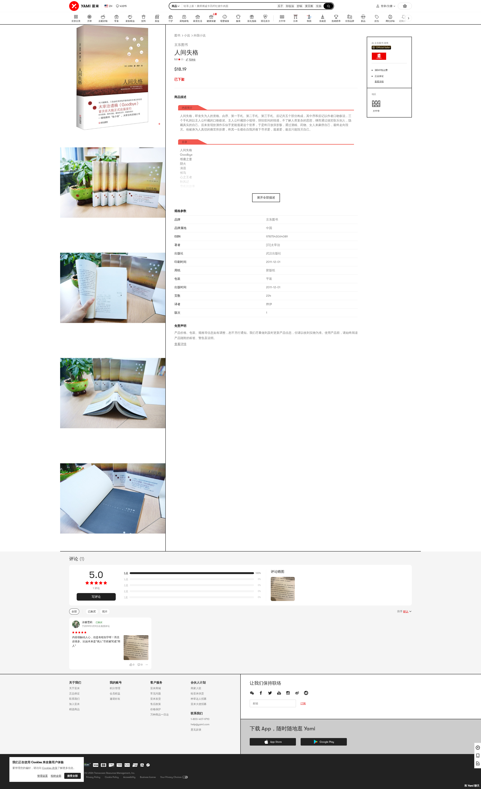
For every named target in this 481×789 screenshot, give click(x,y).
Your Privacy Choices (171, 777)
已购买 (92, 611)
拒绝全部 (56, 775)
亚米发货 (155, 698)
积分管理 (115, 688)
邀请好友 (115, 698)
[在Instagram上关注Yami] (288, 693)
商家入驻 (196, 688)
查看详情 (180, 344)
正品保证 (74, 693)
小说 (187, 35)
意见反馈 (196, 729)
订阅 (303, 703)
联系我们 (74, 698)
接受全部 (72, 775)
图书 (177, 35)
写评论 (96, 597)
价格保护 (155, 709)
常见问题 (155, 693)
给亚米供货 (197, 693)
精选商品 (74, 709)
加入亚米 (74, 704)
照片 (104, 611)
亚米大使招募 (198, 704)
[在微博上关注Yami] (297, 693)
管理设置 (42, 775)
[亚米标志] (84, 6)
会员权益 (115, 693)
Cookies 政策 (49, 767)
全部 (74, 611)
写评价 (192, 59)
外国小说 (200, 35)
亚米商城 (155, 688)
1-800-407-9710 (200, 719)
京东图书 (181, 45)
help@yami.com (200, 724)
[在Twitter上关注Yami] (270, 693)
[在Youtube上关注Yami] (279, 693)
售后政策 (155, 704)
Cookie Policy (112, 777)
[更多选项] (146, 664)
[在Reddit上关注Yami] (306, 693)
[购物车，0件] (405, 6)
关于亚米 (74, 688)
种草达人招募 (198, 698)
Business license (148, 777)
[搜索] (328, 6)
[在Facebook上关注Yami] (261, 693)
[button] (121, 6)
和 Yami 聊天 (471, 785)
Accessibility (129, 777)
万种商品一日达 (159, 714)
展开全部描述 (266, 197)
